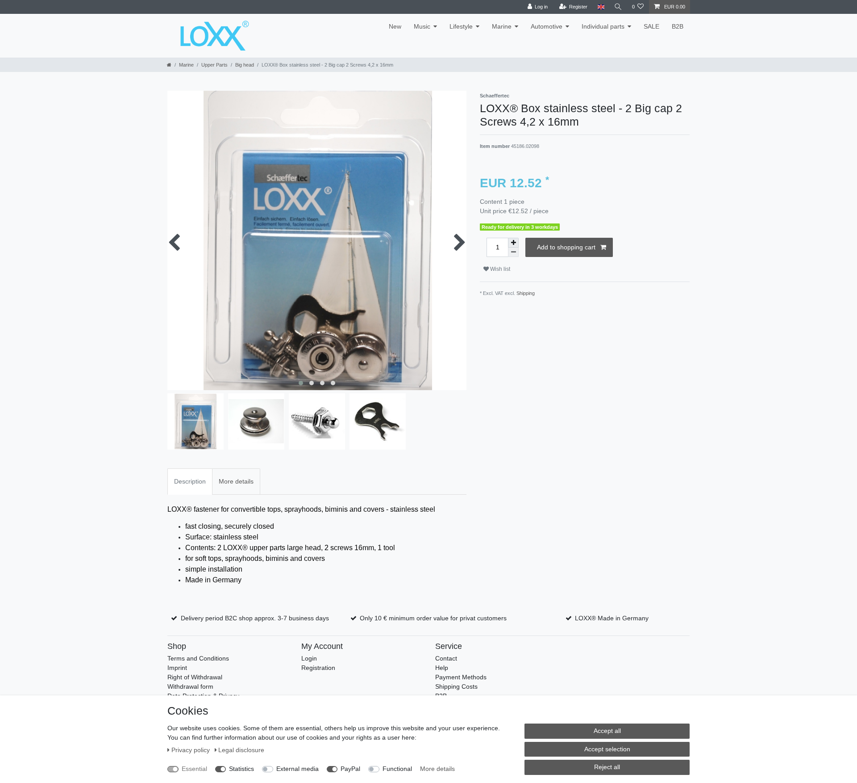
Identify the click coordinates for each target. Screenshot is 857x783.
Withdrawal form (190, 686)
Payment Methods (461, 677)
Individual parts (603, 26)
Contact (446, 658)
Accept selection (607, 749)
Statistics (241, 768)
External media (297, 768)
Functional (397, 768)
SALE (651, 26)
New (395, 26)
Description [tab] (190, 481)
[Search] (618, 7)
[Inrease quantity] (513, 243)
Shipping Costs (456, 686)
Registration (318, 667)
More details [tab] (236, 481)
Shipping (525, 293)
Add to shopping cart (566, 247)
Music (422, 26)
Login (309, 658)
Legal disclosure (241, 750)
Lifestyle (461, 26)
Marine (502, 26)
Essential (194, 768)
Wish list (499, 269)
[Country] (600, 7)
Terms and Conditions (198, 658)
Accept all (607, 730)
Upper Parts (214, 64)
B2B (677, 26)
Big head (244, 64)
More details (437, 768)
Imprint (177, 667)
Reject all (607, 766)
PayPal (350, 768)
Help (441, 667)
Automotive (546, 26)
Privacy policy (191, 750)
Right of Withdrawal (194, 677)
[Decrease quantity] (513, 252)
